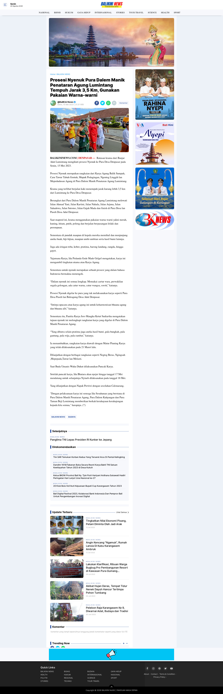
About (146, 674)
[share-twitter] (102, 103)
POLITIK (44, 678)
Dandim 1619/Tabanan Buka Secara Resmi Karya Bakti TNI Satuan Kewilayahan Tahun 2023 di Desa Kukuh (85, 466)
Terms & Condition (167, 674)
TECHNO (68, 681)
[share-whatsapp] (108, 103)
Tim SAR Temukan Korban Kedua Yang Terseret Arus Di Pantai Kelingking (89, 457)
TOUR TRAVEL (136, 12)
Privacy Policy (159, 677)
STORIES (120, 12)
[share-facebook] (96, 103)
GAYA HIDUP (83, 12)
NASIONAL (44, 12)
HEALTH (165, 12)
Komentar (123, 103)
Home (52, 74)
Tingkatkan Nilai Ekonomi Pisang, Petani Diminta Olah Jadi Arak (106, 522)
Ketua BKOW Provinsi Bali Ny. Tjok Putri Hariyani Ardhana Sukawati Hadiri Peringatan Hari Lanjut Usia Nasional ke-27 (89, 476)
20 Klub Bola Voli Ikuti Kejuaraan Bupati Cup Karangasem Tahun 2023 (87, 486)
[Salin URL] (114, 103)
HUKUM (69, 12)
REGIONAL (68, 678)
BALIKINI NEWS (58, 417)
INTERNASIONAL (103, 12)
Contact (154, 674)
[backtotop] (111, 687)
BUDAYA (71, 417)
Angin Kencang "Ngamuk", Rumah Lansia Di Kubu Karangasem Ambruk (106, 546)
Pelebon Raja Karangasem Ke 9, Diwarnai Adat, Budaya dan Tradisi (107, 609)
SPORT (177, 12)
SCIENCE (152, 12)
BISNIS (57, 12)
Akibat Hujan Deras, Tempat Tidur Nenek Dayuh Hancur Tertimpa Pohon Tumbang (106, 589)
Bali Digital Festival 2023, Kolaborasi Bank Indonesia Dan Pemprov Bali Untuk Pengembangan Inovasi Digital (87, 495)
